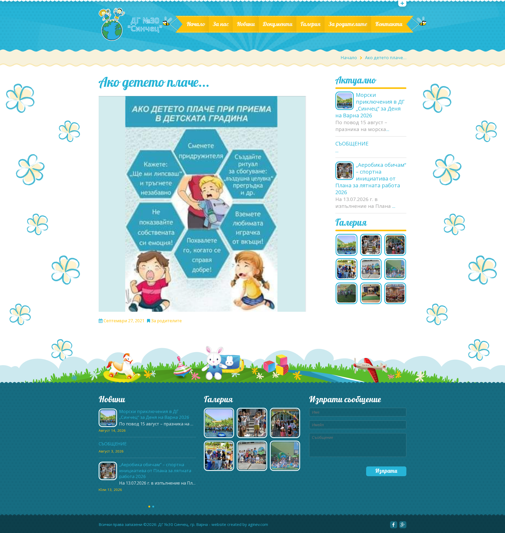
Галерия (310, 24)
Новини (246, 24)
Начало (195, 24)
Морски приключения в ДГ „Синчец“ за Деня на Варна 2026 (370, 105)
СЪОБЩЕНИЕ (351, 143)
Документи (277, 24)
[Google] (402, 524)
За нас (221, 24)
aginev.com (258, 524)
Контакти (388, 24)
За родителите (348, 24)
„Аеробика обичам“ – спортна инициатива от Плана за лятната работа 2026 (370, 179)
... (387, 129)
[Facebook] (393, 524)
